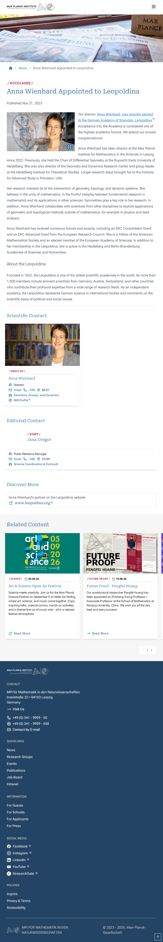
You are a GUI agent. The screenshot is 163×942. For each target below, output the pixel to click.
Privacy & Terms (18, 901)
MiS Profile (21, 400)
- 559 (31, 390)
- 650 (31, 459)
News (11, 750)
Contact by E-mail (26, 730)
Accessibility (16, 908)
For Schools (16, 812)
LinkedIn (20, 860)
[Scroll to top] (158, 936)
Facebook (20, 846)
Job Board (14, 777)
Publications (16, 770)
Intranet (12, 784)
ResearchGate (24, 874)
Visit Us (18, 709)
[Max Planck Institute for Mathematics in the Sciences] (10, 68)
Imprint (12, 894)
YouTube (20, 867)
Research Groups (20, 757)
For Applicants (17, 819)
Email (17, 390)
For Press (14, 826)
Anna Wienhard (21, 378)
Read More (22, 633)
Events (12, 764)
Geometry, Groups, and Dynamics (36, 395)
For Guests (15, 805)
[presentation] (41, 131)
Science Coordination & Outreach (36, 464)
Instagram (21, 853)
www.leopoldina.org (32, 503)
